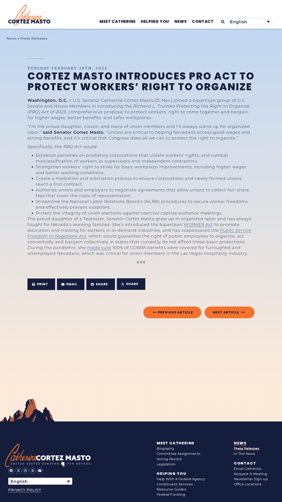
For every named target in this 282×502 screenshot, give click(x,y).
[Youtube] (40, 471)
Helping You (171, 473)
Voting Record (169, 459)
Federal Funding (171, 494)
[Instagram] (26, 471)
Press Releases (33, 38)
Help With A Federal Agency (181, 479)
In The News (244, 454)
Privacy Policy (24, 490)
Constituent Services (175, 484)
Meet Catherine (175, 443)
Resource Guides (171, 489)
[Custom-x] (18, 471)
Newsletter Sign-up (251, 479)
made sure (99, 247)
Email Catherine (248, 469)
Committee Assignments (178, 454)
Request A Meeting (251, 474)
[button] (41, 284)
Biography (165, 449)
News (12, 38)
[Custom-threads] (33, 471)
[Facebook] (11, 471)
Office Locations (247, 484)
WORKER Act (198, 224)
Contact (245, 463)
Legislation (166, 464)
